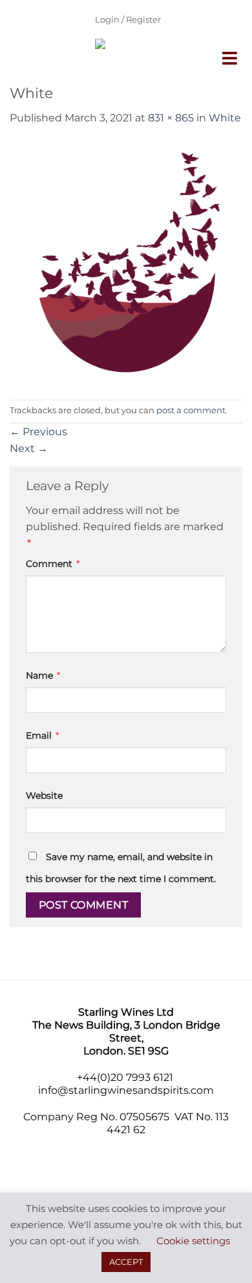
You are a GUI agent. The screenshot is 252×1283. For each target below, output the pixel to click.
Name (43, 675)
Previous (38, 432)
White (225, 118)
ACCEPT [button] (126, 1262)
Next (29, 448)
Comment (52, 564)
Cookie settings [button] (193, 1241)
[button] (230, 58)
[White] (126, 262)
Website (44, 795)
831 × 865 (171, 118)
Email (42, 735)
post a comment (191, 410)
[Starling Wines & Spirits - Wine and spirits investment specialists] (117, 61)
